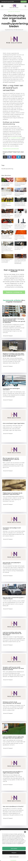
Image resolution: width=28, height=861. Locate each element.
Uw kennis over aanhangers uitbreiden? (11, 389)
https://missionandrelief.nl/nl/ (11, 148)
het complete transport (15, 138)
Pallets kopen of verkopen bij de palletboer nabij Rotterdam (12, 493)
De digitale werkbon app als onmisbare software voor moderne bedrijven (20, 204)
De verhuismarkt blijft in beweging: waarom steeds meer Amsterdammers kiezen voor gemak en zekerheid (14, 320)
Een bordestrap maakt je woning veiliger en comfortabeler (6, 261)
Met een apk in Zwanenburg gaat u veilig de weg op (13, 598)
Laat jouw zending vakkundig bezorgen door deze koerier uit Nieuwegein (12, 633)
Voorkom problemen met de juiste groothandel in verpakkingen (20, 184)
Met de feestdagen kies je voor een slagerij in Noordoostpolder (7, 184)
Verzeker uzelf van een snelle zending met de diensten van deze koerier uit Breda (13, 668)
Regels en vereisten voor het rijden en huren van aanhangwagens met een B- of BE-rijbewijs (13, 355)
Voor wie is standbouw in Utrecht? (13, 806)
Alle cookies (14, 848)
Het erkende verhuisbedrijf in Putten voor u (12, 563)
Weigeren (14, 852)
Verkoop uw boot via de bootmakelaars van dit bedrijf (12, 702)
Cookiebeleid (13, 860)
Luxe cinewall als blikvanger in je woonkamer (18, 215)
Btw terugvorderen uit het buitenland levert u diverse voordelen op (11, 459)
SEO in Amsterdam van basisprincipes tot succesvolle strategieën (6, 237)
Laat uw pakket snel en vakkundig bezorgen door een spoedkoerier (13, 737)
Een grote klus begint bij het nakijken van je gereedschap (20, 248)
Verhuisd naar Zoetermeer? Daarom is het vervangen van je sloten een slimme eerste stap (7, 249)
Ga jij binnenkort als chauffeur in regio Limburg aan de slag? (13, 772)
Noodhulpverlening (7, 168)
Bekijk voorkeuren (14, 856)
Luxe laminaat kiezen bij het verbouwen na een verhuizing (6, 194)
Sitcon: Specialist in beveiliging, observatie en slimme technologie (7, 215)
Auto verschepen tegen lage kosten (14, 423)
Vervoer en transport (14, 11)
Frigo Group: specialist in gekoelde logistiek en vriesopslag (20, 194)
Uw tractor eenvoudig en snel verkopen (12, 528)
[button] (25, 832)
